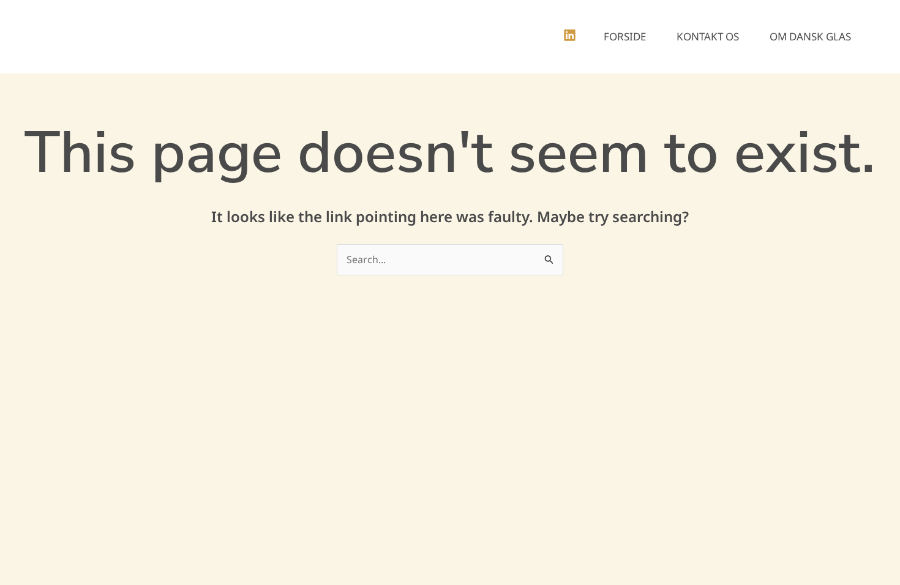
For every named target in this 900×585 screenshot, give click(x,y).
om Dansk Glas (810, 36)
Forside (625, 36)
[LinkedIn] (569, 35)
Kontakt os (708, 36)
